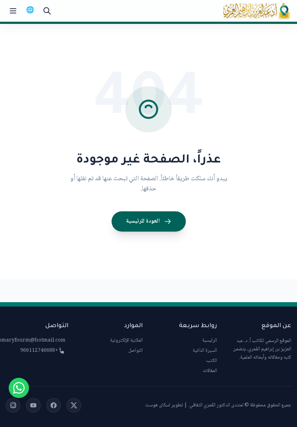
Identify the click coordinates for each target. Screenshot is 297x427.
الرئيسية (209, 340)
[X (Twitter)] (74, 405)
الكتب (211, 360)
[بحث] (47, 11)
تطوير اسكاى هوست (164, 405)
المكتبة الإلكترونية (126, 340)
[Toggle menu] (13, 11)
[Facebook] (53, 405)
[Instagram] (13, 405)
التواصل (135, 350)
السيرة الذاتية (205, 350)
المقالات (210, 371)
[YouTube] (33, 405)
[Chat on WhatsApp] (19, 388)
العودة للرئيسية (143, 221)
